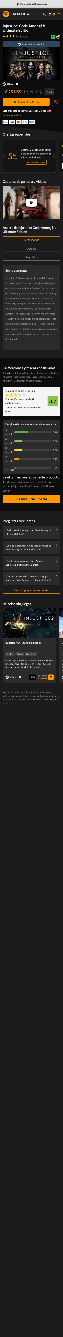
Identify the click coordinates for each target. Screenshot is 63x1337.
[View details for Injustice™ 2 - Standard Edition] (29, 623)
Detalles (31, 248)
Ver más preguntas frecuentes (31, 590)
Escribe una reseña (31, 499)
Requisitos (31, 257)
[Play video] (31, 202)
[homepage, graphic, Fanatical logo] (17, 14)
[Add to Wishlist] (56, 102)
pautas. (38, 380)
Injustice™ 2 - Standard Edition (23, 642)
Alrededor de (31, 239)
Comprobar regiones (12, 115)
